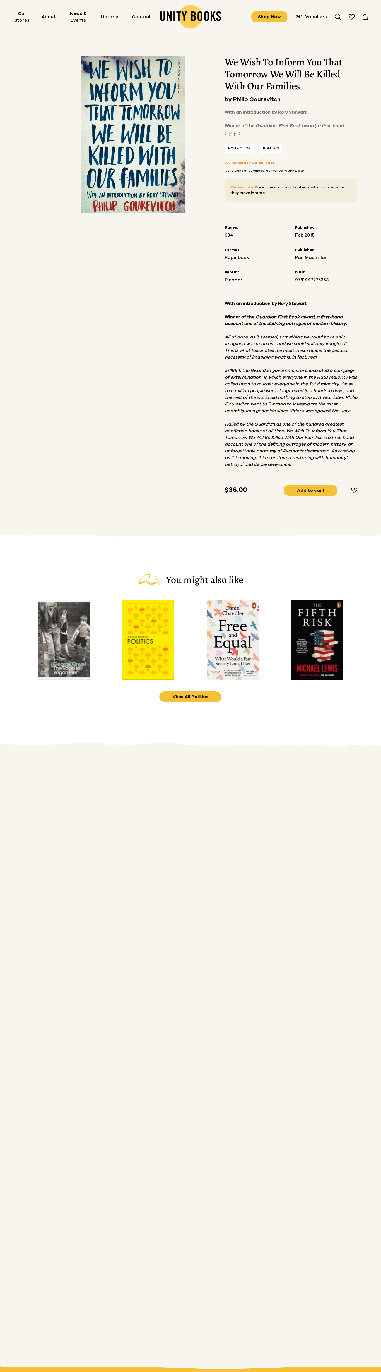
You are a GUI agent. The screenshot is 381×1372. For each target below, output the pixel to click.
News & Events (78, 16)
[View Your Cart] (365, 17)
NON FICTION (239, 148)
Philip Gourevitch (257, 99)
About (49, 17)
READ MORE (233, 134)
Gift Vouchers (311, 17)
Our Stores (22, 16)
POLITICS (271, 148)
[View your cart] (365, 17)
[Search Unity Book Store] (338, 17)
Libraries (111, 17)
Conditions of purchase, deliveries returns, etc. (265, 170)
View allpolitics (190, 697)
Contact (141, 17)
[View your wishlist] (352, 17)
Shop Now (269, 17)
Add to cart (310, 490)
